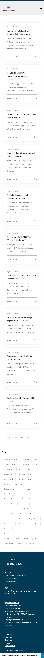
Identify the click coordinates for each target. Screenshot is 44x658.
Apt (36, 464)
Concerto (7, 484)
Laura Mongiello (25, 509)
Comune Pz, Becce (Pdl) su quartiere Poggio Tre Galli (21, 116)
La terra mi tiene (9, 509)
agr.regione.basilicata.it (13, 606)
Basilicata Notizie (14, 57)
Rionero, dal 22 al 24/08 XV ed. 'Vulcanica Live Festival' (19, 238)
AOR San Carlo (25, 464)
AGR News (25, 459)
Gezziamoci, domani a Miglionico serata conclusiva (19, 357)
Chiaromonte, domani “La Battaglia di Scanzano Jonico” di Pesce (21, 277)
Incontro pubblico (9, 504)
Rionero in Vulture (23, 534)
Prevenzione (8, 534)
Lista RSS (8, 637)
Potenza (6, 529)
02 (16, 437)
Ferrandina (33, 494)
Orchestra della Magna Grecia (28, 519)
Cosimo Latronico (28, 489)
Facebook (21, 494)
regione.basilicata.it (12, 603)
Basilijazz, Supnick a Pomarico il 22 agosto (20, 399)
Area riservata (10, 646)
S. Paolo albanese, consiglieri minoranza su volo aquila (18, 196)
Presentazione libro (21, 529)
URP (6, 588)
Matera (22, 514)
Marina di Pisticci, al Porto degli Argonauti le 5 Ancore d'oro (19, 319)
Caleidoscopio (8, 474)
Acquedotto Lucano (10, 459)
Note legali (8, 640)
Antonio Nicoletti (9, 464)
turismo (26, 539)
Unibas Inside (8, 544)
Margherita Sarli (9, 514)
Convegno (18, 484)
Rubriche (7, 539)
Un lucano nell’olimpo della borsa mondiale (19, 656)
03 (22, 437)
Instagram (24, 504)
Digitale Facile (8, 494)
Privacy (7, 643)
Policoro (21, 524)
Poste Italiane (34, 524)
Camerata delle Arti (25, 474)
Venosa (20, 544)
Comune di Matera (25, 479)
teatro (17, 539)
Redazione (8, 625)
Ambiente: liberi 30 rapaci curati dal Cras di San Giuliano (21, 154)
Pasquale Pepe (8, 524)
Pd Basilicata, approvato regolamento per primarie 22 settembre (18, 76)
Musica (31, 514)
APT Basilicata (8, 469)
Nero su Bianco (9, 519)
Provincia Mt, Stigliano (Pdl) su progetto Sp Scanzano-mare (19, 32)
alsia (36, 459)
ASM (20, 469)
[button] (40, 7)
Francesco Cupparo (10, 499)
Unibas (37, 539)
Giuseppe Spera (27, 499)
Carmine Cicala (8, 479)
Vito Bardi (32, 544)
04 (28, 437)
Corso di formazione (10, 489)
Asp (28, 469)
